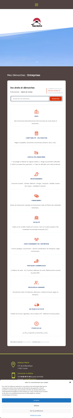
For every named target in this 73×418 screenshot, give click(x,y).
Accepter (36, 400)
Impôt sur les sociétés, (19, 227)
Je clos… (46, 333)
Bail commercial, (19, 121)
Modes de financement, (17, 205)
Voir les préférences (36, 411)
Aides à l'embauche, (27, 292)
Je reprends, (31, 333)
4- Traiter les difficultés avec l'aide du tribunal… (47, 164)
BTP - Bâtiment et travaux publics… (50, 314)
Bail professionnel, (30, 121)
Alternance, (37, 292)
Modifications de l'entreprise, (47, 249)
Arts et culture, (35, 314)
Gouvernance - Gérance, (30, 249)
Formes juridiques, (17, 249)
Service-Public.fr (54, 91)
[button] (70, 382)
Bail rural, (39, 121)
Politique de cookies (35, 415)
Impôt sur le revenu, (32, 227)
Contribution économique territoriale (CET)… (35, 229)
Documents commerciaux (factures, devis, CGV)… (42, 142)
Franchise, (30, 270)
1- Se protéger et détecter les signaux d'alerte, (25, 162)
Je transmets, (39, 333)
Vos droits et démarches (22, 87)
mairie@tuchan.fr (30, 379)
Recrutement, (17, 292)
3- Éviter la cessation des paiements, (21, 164)
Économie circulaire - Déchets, (21, 183)
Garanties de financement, (33, 205)
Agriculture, (27, 314)
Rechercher (55, 99)
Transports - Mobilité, (48, 183)
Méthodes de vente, (40, 270)
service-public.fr (27, 342)
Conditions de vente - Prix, (19, 270)
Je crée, (25, 333)
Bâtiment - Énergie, (36, 183)
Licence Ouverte (44, 342)
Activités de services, (17, 314)
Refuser (36, 406)
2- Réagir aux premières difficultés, (49, 162)
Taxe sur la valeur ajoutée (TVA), (49, 227)
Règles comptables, (21, 142)
